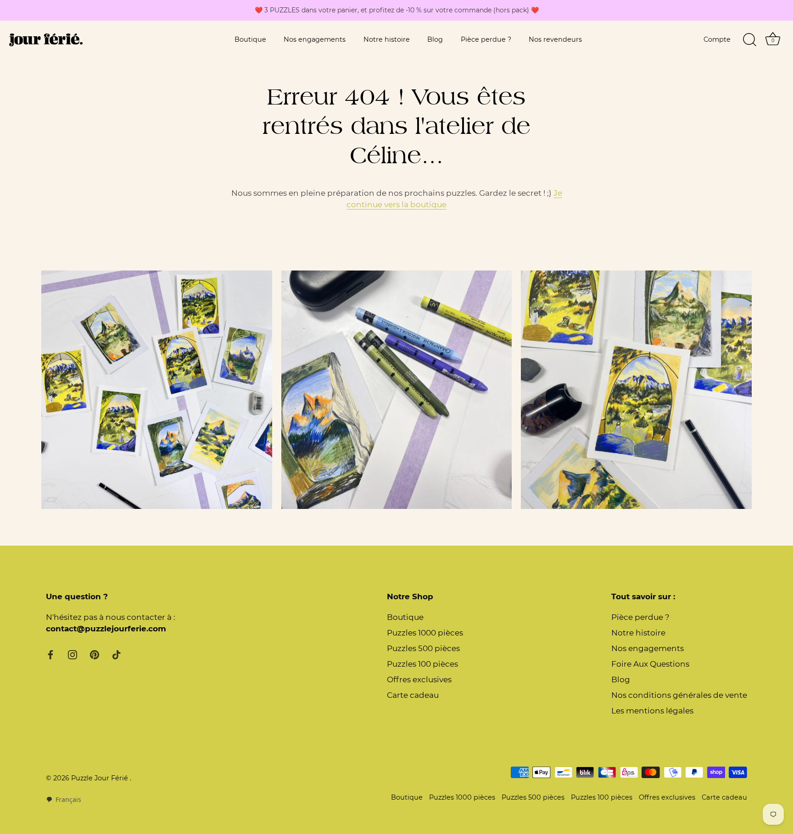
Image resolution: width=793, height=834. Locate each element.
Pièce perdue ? (486, 39)
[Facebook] (50, 654)
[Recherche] (749, 40)
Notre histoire (386, 39)
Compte (717, 39)
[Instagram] (72, 654)
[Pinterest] (94, 654)
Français (68, 799)
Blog (435, 39)
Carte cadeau (413, 695)
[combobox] (63, 799)
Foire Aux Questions (650, 663)
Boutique (250, 39)
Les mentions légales (652, 710)
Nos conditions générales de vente (679, 695)
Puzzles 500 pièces (423, 648)
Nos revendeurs (555, 39)
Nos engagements (315, 39)
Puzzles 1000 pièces (425, 632)
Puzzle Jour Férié (100, 778)
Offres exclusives (419, 679)
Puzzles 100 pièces (422, 663)
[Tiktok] (116, 654)
